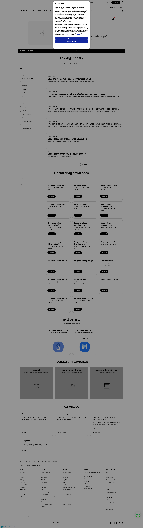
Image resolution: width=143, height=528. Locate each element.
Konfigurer (71, 44)
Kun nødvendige (71, 41)
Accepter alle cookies (72, 38)
